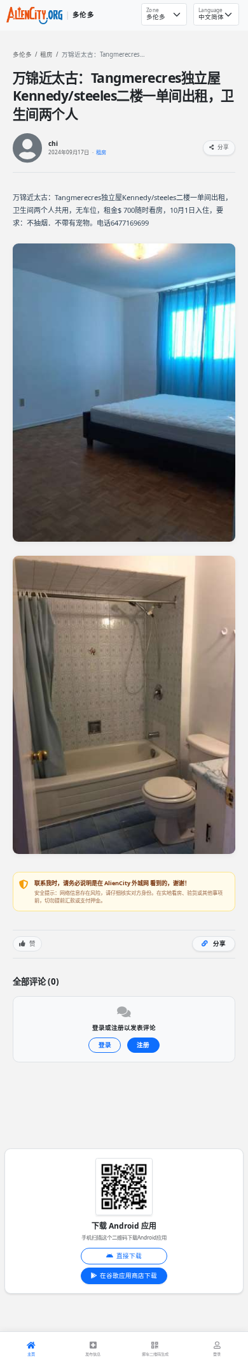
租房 (46, 54)
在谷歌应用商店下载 (128, 1275)
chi (53, 144)
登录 (105, 1045)
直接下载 (129, 1256)
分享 (222, 147)
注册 (143, 1045)
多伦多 (22, 54)
